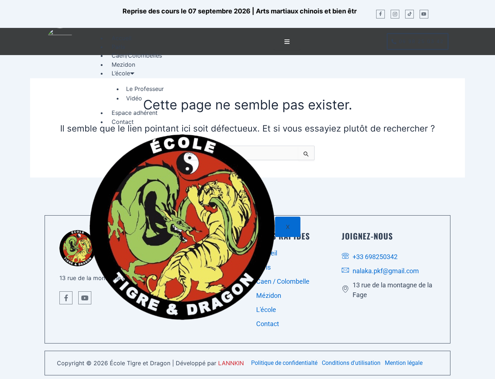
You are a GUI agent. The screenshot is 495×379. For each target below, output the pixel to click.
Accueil (122, 38)
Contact (123, 121)
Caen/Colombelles (137, 55)
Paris (118, 46)
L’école (121, 73)
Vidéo (134, 98)
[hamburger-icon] (287, 41)
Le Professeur (145, 88)
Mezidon (123, 64)
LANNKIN (231, 363)
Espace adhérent (135, 112)
